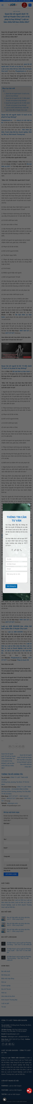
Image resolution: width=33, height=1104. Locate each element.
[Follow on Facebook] (12, 550)
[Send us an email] (18, 550)
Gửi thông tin (11, 586)
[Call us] (21, 550)
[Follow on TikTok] (15, 550)
